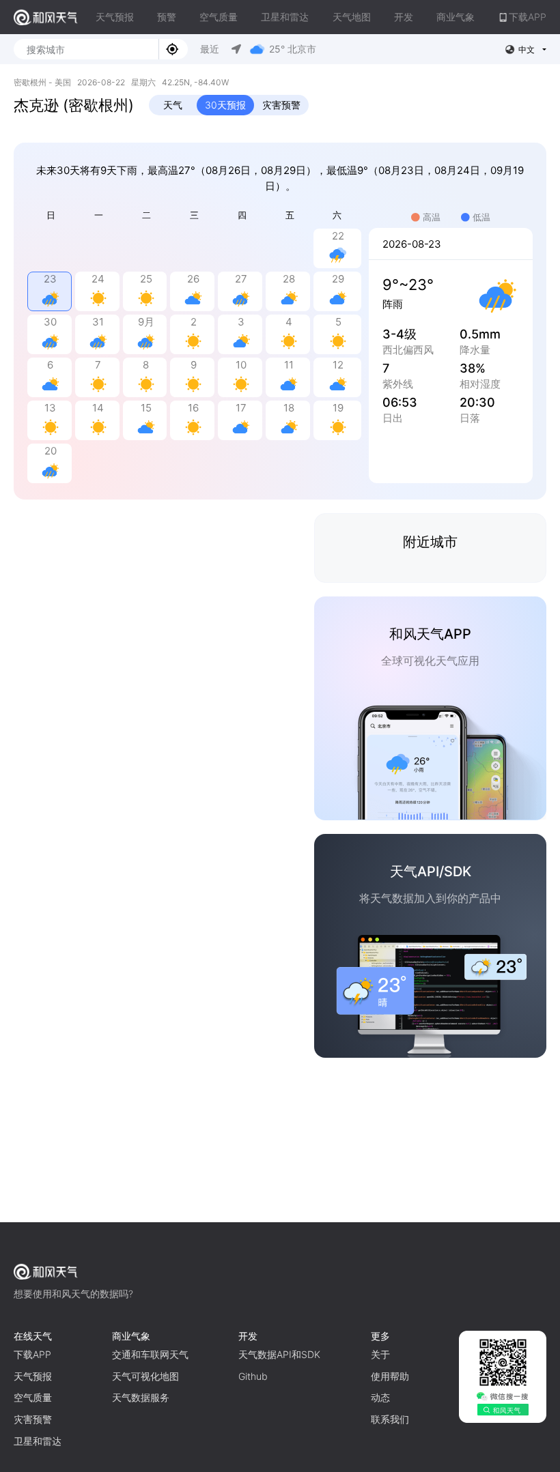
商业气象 (455, 17)
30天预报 (225, 105)
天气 (172, 105)
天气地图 (352, 17)
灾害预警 (281, 105)
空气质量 (218, 17)
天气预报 (115, 17)
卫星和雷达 (285, 17)
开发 (403, 17)
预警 (166, 17)
